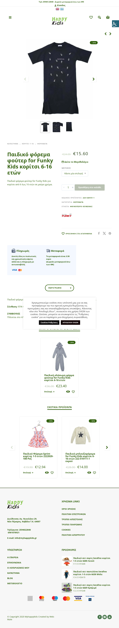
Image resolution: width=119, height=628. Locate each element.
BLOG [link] (10, 578)
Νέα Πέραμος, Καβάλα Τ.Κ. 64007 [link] (24, 521)
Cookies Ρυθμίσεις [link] (49, 322)
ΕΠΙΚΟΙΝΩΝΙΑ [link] (14, 562)
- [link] (63, 187)
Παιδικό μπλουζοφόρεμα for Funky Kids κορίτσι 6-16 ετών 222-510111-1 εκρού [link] (80, 457)
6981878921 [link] (13, 532)
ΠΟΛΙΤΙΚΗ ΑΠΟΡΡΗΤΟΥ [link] (73, 535)
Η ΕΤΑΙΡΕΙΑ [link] (12, 557)
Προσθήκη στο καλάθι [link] (89, 187)
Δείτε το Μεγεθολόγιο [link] (76, 161)
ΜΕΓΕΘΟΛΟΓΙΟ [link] (14, 583)
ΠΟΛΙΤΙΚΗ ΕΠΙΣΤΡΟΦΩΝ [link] (74, 514)
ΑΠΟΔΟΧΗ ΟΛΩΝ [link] (70, 322)
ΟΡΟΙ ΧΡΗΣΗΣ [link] (69, 509)
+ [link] (72, 187)
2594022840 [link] (25, 529)
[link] (115, 23)
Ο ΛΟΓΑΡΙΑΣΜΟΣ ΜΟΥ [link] (18, 567)
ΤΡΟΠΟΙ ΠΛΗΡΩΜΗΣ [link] (72, 524)
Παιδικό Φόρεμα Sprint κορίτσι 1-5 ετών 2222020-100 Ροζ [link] (38, 456)
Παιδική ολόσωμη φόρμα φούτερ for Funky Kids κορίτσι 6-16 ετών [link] (59, 378)
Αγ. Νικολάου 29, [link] (28, 518)
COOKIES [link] (66, 529)
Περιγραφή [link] (55, 287)
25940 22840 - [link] (48, 2)
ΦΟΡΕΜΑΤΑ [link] (42, 144)
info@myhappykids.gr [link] (26, 538)
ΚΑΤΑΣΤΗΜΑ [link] (12, 144)
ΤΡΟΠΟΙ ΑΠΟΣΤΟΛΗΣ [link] (72, 519)
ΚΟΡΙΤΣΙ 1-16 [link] (28, 144)
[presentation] (25, 79)
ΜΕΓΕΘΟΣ (66, 168)
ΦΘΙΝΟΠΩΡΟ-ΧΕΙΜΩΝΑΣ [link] (81, 206)
